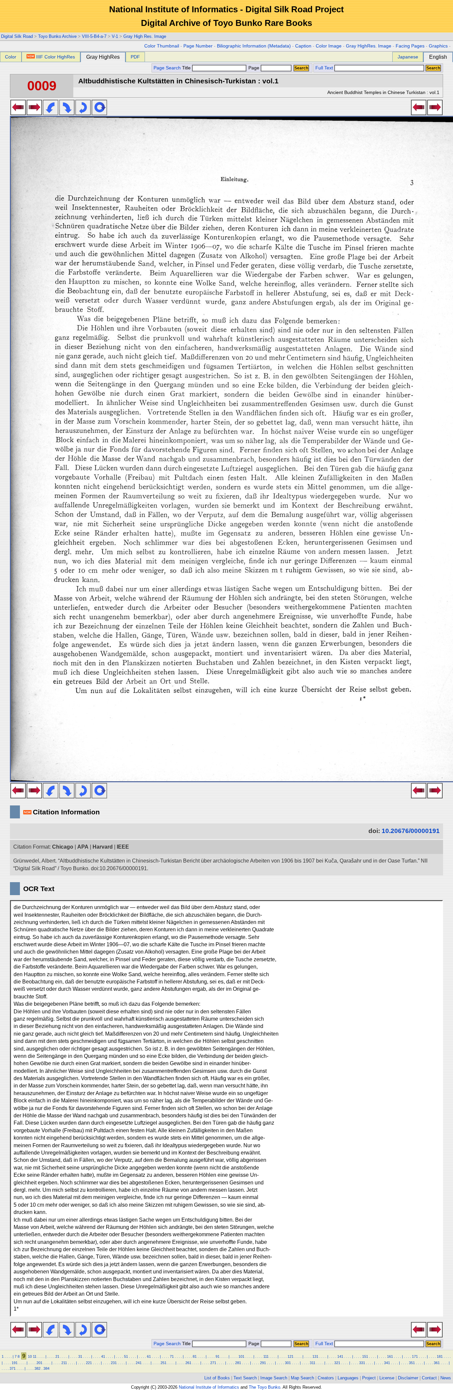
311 (312, 1363)
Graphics (438, 46)
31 (80, 1356)
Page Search (167, 67)
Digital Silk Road (17, 36)
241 (139, 1363)
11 (34, 1356)
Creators (326, 1377)
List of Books (217, 1377)
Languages (348, 1377)
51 (126, 1356)
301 (288, 1363)
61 (149, 1356)
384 (46, 1368)
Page (254, 67)
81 (195, 1356)
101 (241, 1356)
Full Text (324, 67)
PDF (135, 56)
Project (369, 1377)
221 (89, 1363)
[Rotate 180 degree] (83, 113)
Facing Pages (410, 46)
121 (290, 1356)
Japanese (408, 56)
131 (315, 1356)
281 (238, 1363)
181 (440, 1356)
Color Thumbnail (161, 46)
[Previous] (18, 113)
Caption (303, 46)
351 (412, 1363)
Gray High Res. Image (144, 36)
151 (365, 1356)
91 (218, 1356)
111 (266, 1356)
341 (387, 1363)
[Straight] (99, 113)
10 (30, 1356)
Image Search (273, 1377)
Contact (429, 1377)
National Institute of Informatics (209, 1387)
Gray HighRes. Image (368, 46)
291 (263, 1363)
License (386, 1377)
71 (172, 1356)
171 (415, 1356)
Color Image (329, 46)
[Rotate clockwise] (67, 113)
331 (362, 1363)
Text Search (245, 1377)
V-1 (115, 36)
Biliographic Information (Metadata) (254, 46)
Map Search (302, 1377)
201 (39, 1363)
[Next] (34, 113)
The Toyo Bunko (264, 1387)
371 (13, 1368)
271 (213, 1363)
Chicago (62, 847)
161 (390, 1356)
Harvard (103, 847)
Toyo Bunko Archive (57, 36)
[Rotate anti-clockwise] (50, 113)
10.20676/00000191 (411, 830)
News (445, 1377)
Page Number (198, 46)
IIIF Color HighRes (55, 56)
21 (57, 1356)
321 (337, 1363)
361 (437, 1363)
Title (187, 67)
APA (83, 847)
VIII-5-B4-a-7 (94, 36)
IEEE (123, 847)
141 (340, 1356)
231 (114, 1363)
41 (103, 1356)
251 (163, 1363)
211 (64, 1363)
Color (10, 56)
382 (37, 1368)
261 (188, 1363)
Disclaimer (408, 1377)
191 (15, 1363)
